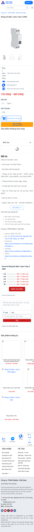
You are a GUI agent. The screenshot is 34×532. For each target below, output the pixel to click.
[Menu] (32, 7)
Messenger (12, 441)
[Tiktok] (8, 510)
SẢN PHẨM (11, 12)
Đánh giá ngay (17, 289)
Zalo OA (4, 441)
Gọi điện (21, 439)
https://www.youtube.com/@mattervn (18, 251)
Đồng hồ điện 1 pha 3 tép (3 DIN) (11, 388)
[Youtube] (5, 510)
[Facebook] (2, 510)
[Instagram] (11, 510)
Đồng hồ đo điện (21, 12)
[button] (30, 142)
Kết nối (4, 100)
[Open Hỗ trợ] (30, 3)
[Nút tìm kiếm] (27, 7)
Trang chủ (4, 12)
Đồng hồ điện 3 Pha (11, 415)
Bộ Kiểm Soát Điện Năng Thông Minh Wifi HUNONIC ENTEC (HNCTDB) (11, 361)
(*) (16, 85)
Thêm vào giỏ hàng (14, 118)
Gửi (17, 320)
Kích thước (5, 108)
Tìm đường (29, 444)
